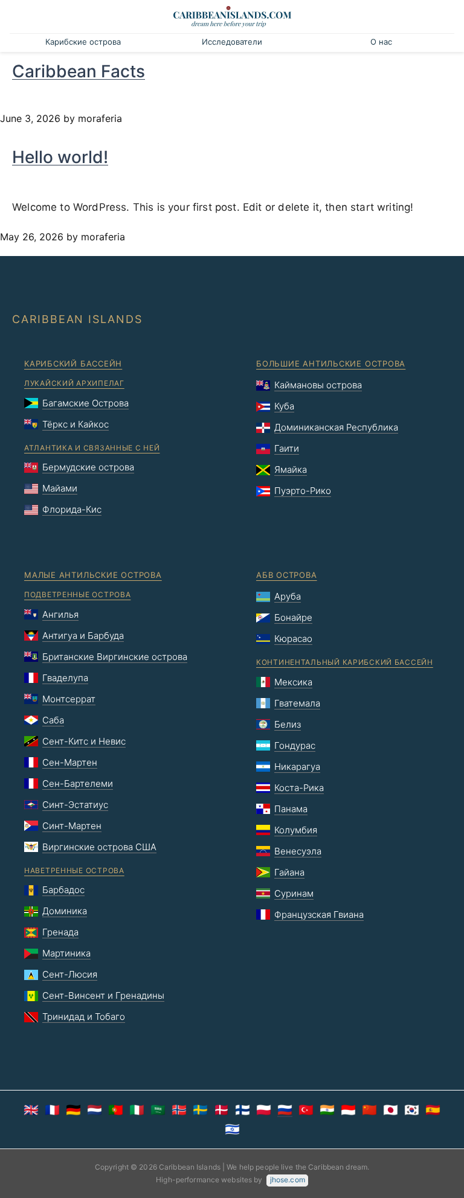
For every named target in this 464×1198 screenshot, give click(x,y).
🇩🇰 (221, 1110)
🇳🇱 (94, 1110)
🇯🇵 (390, 1110)
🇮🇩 (348, 1110)
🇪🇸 (432, 1110)
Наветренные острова (74, 870)
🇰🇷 (411, 1110)
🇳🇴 (179, 1110)
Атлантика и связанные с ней (92, 447)
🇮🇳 (327, 1110)
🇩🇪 (73, 1110)
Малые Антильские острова (93, 575)
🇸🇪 (200, 1110)
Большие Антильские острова (330, 363)
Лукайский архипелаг (74, 383)
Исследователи (232, 41)
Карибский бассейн (73, 363)
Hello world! (60, 157)
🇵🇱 (263, 1110)
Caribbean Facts (78, 71)
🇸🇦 (158, 1110)
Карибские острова (83, 41)
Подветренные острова (77, 594)
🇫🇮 (242, 1110)
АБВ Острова (286, 575)
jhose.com (287, 1179)
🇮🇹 (136, 1110)
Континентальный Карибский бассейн (344, 662)
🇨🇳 (369, 1110)
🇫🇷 (52, 1110)
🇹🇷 (306, 1110)
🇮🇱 (232, 1129)
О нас (381, 41)
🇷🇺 (284, 1110)
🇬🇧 (31, 1110)
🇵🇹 (115, 1110)
